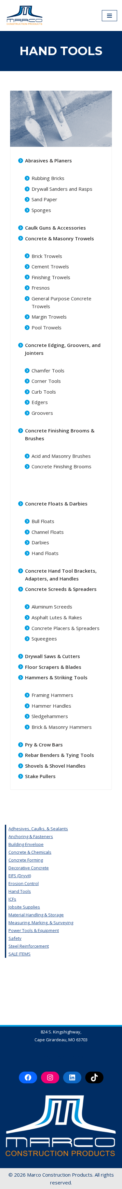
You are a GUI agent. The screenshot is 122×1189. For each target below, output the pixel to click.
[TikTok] (94, 1077)
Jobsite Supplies (24, 907)
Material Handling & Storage (36, 915)
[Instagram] (50, 1077)
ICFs (12, 899)
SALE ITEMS (19, 954)
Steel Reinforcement (28, 946)
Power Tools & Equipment (33, 930)
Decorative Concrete (28, 868)
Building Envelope (26, 844)
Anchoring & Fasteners (30, 836)
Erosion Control (23, 883)
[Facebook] (28, 1077)
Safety (14, 938)
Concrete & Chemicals (29, 852)
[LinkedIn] (72, 1077)
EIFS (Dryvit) (19, 876)
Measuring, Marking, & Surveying (40, 923)
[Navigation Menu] (109, 15)
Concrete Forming (25, 860)
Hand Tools (19, 891)
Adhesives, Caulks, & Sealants (38, 829)
